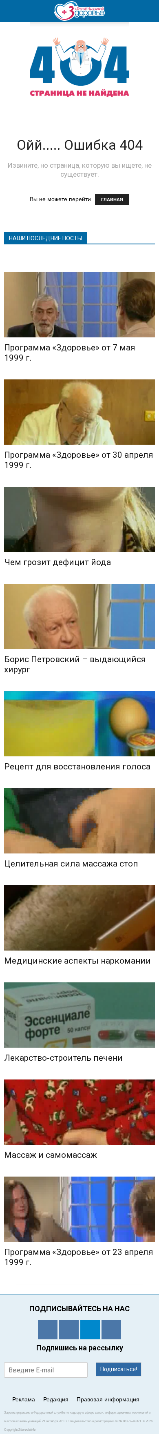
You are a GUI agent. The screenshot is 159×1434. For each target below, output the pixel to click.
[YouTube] (111, 1329)
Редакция (55, 1399)
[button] (147, 11)
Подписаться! (118, 1369)
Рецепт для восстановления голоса (77, 766)
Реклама (23, 1399)
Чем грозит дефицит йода (57, 562)
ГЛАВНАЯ (112, 199)
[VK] (69, 1329)
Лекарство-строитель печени (63, 1058)
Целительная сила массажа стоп (71, 864)
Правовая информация (108, 1399)
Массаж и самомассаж (50, 1155)
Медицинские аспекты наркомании (77, 961)
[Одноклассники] (47, 1329)
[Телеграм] (90, 1329)
